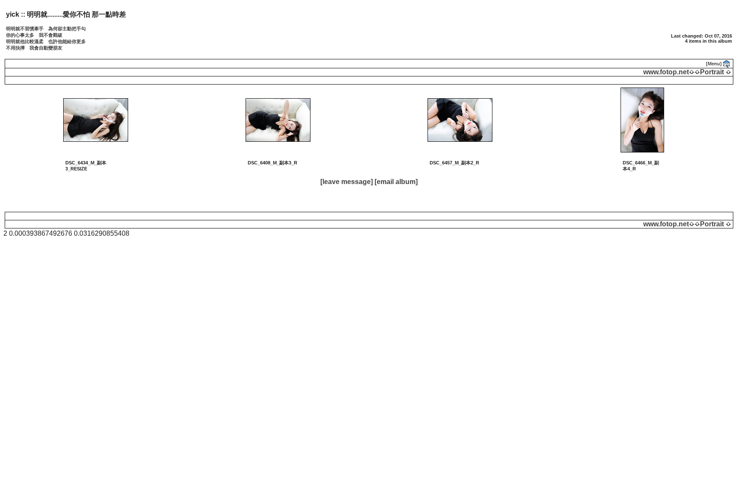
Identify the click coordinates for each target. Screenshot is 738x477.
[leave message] (346, 181)
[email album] (396, 181)
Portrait (712, 72)
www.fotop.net (666, 72)
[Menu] (714, 63)
